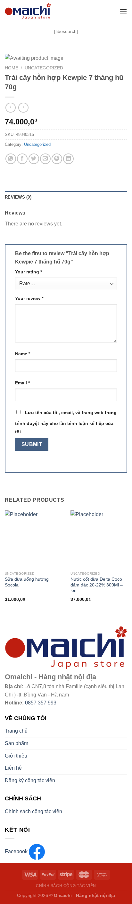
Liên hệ (13, 768)
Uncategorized (44, 68)
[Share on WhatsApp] (10, 158)
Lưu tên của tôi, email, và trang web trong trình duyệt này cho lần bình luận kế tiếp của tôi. (66, 422)
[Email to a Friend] (45, 158)
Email (22, 382)
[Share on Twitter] (34, 158)
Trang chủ (16, 731)
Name (22, 353)
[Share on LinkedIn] (68, 158)
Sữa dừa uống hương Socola (27, 582)
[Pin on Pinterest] (57, 158)
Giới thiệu (16, 756)
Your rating (28, 271)
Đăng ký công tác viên (30, 780)
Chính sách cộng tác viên (33, 811)
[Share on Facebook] (22, 158)
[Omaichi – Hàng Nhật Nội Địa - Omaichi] (53, 11)
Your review (29, 298)
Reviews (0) (18, 197)
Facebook (17, 851)
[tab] (66, 197)
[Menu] (123, 11)
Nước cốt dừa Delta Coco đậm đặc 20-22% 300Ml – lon (96, 585)
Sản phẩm (16, 743)
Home (11, 68)
